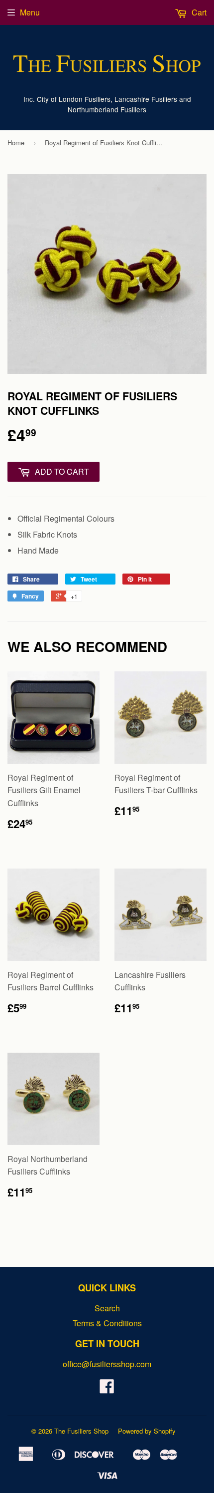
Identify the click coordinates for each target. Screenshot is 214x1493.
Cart (198, 12)
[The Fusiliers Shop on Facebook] (107, 1389)
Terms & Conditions (107, 1323)
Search (107, 1308)
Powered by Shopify (147, 1431)
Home (15, 142)
